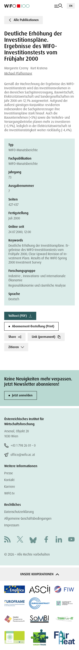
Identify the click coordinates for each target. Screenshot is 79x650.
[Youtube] (71, 540)
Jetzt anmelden (22, 395)
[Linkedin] (59, 540)
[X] (20, 540)
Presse (8, 473)
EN (70, 6)
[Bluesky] (33, 540)
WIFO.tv (9, 493)
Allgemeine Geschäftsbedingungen (27, 518)
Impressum (11, 525)
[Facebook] (46, 540)
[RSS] (7, 540)
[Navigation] (58, 6)
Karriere (9, 486)
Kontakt (9, 480)
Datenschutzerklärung (19, 512)
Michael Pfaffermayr (18, 73)
